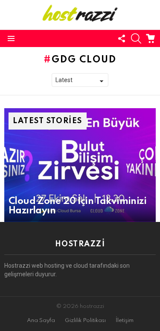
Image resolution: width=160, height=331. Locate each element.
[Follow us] (121, 38)
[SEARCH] (136, 38)
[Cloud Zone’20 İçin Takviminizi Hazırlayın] (80, 165)
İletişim (125, 320)
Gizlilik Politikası (85, 320)
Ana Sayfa (41, 320)
